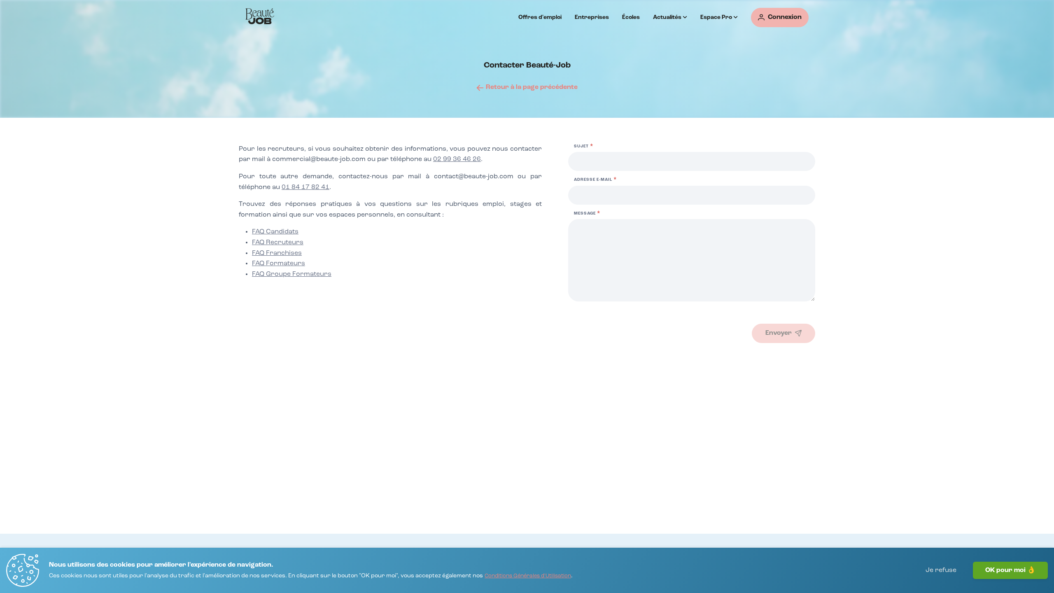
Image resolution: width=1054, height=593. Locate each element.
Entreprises (592, 17)
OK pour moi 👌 (1010, 570)
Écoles (631, 17)
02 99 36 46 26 (457, 159)
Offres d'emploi (540, 17)
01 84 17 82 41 (305, 187)
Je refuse (941, 570)
